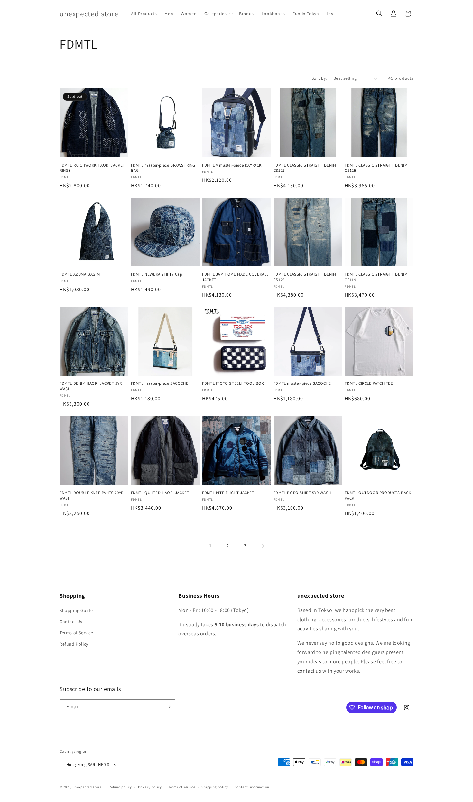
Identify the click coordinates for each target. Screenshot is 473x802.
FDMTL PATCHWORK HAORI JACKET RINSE (92, 168)
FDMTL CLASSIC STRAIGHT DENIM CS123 (305, 277)
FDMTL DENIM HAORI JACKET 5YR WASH (91, 386)
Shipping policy (214, 787)
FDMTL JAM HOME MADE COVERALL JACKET (235, 277)
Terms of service (181, 787)
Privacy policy (150, 787)
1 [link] (210, 545)
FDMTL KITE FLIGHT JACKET (228, 492)
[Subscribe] (168, 706)
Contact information (252, 787)
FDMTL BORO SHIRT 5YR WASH (302, 492)
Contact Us (71, 621)
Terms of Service (76, 633)
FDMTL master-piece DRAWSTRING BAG (163, 168)
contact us (309, 671)
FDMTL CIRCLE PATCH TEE (369, 383)
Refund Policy (74, 644)
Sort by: (319, 78)
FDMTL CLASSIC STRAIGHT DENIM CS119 (376, 277)
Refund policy (120, 787)
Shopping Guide (76, 610)
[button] (217, 13)
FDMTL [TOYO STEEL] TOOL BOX (233, 383)
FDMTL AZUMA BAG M (80, 274)
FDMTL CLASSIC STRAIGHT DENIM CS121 (305, 168)
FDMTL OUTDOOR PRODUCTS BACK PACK (378, 495)
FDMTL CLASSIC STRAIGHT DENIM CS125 (376, 168)
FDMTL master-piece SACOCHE (160, 383)
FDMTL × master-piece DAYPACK (232, 165)
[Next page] (262, 546)
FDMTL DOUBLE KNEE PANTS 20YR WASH (92, 495)
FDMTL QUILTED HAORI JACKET (160, 492)
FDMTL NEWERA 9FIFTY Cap (156, 274)
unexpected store (87, 787)
